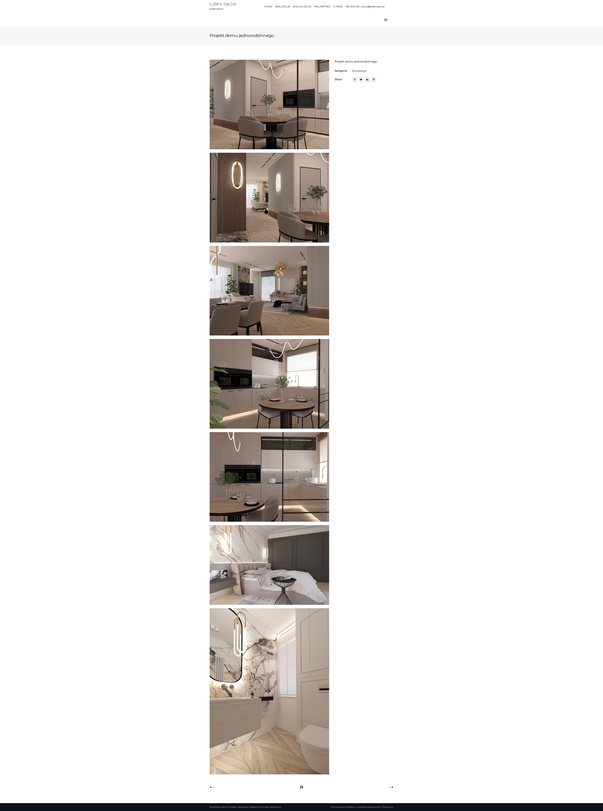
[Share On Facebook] (355, 79)
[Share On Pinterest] (373, 79)
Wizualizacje (359, 70)
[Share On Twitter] (361, 79)
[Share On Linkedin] (367, 79)
